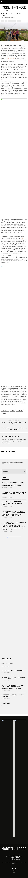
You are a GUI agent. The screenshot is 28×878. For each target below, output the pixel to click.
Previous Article (14, 420)
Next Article (14, 426)
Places (14, 20)
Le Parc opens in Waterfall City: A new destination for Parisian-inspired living (13, 484)
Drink (2, 20)
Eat (6, 20)
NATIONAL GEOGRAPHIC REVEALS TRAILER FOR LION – (14, 526)
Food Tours (5, 410)
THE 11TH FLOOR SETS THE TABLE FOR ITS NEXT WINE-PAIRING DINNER (14, 503)
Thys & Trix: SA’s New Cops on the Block (14, 422)
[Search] (26, 2)
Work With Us (15, 859)
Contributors (15, 855)
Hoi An (9, 20)
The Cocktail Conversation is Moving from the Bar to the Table (14, 493)
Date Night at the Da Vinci (12, 670)
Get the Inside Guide (15, 856)
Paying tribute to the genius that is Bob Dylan (13, 678)
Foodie (12, 410)
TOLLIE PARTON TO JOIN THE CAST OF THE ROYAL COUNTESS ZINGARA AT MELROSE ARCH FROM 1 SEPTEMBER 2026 (13, 513)
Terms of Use (15, 857)
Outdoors (20, 410)
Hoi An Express (10, 58)
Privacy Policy (15, 858)
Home (2, 10)
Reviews (4, 413)
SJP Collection (8, 664)
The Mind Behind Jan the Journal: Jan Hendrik (14, 428)
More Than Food (5, 17)
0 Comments (6, 666)
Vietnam (19, 20)
